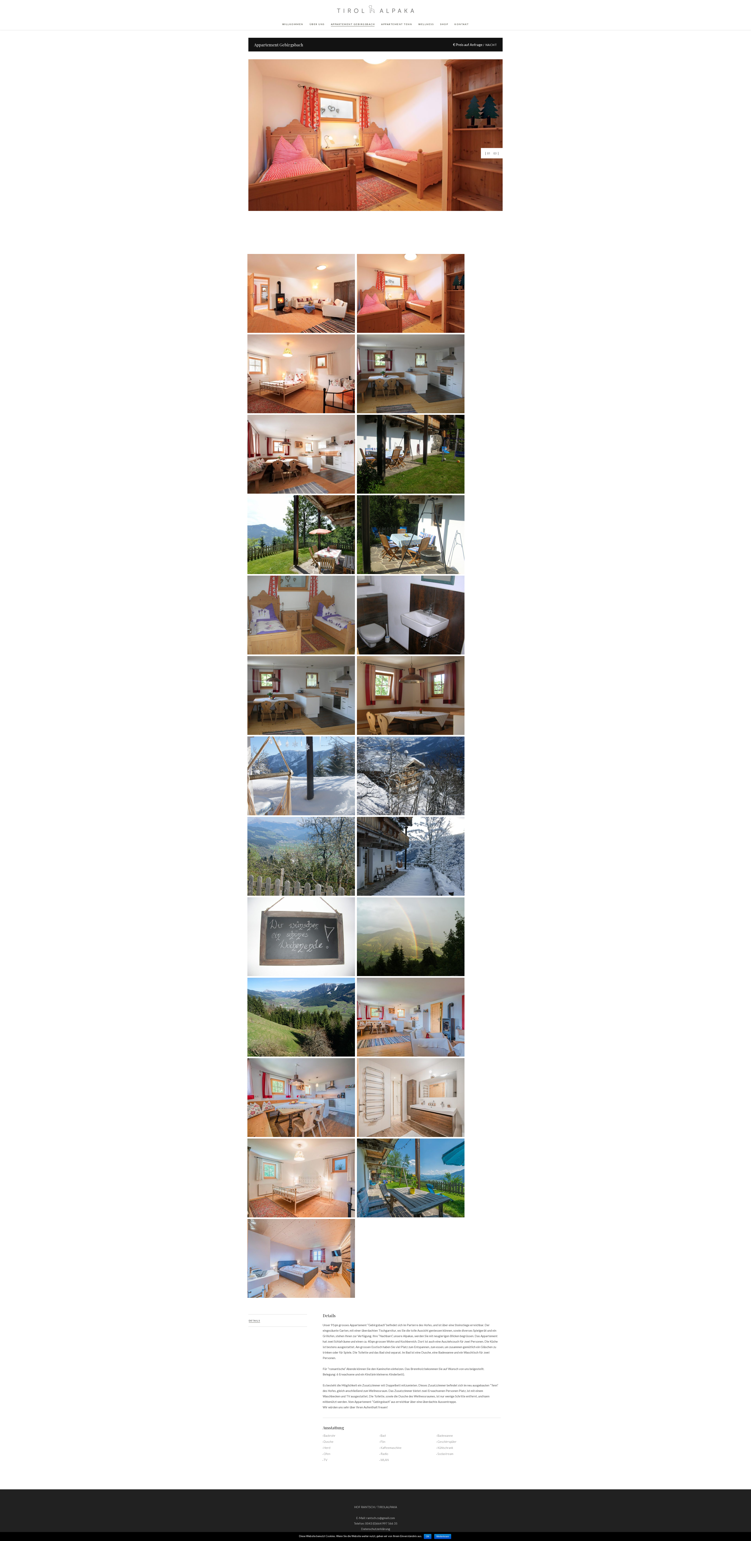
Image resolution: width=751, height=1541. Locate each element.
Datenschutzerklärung (375, 1529)
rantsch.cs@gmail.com (380, 1518)
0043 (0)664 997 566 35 (381, 1523)
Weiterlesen (442, 1536)
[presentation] (277, 1320)
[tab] (277, 1320)
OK (427, 1536)
